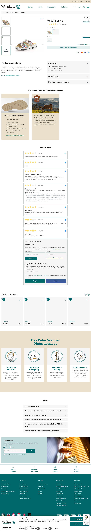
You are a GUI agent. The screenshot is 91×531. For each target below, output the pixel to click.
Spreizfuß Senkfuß (78, 496)
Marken (40, 491)
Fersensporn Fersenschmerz (81, 498)
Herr (13, 447)
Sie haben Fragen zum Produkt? (12, 75)
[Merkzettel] (79, 7)
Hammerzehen (78, 501)
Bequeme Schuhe (60, 501)
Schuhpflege (59, 491)
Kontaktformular (24, 486)
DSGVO (24, 455)
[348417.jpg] (27, 36)
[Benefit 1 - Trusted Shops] (3, 515)
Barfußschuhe (77, 503)
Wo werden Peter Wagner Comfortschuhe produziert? (42, 431)
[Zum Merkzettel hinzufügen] (42, 18)
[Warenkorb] (83, 7)
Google (35, 281)
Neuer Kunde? (57, 249)
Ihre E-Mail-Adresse (28, 251)
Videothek (40, 493)
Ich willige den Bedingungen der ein (17, 455)
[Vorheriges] (85, 295)
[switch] (86, 524)
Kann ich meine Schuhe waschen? (35, 415)
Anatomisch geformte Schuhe (81, 486)
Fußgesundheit (78, 484)
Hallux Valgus (77, 493)
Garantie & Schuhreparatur (8, 491)
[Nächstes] (88, 295)
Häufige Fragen (5, 493)
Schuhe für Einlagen (79, 489)
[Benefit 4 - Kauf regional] (19, 515)
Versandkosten (86, 21)
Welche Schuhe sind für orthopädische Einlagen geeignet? (43, 419)
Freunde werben (24, 496)
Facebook (56, 281)
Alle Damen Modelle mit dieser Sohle (15, 135)
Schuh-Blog (59, 484)
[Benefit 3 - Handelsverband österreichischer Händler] (13, 515)
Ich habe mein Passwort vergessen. (54, 258)
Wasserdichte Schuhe (61, 503)
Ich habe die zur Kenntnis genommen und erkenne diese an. (46, 276)
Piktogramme (59, 496)
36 (49, 40)
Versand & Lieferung (6, 484)
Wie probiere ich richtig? (32, 406)
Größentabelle (86, 37)
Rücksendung (4, 486)
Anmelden (30, 258)
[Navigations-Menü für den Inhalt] (88, 7)
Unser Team (41, 486)
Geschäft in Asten (24, 491)
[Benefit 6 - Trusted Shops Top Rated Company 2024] (29, 515)
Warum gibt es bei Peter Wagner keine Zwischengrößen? (43, 411)
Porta (5, 324)
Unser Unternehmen (43, 484)
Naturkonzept (41, 489)
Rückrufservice (23, 484)
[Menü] (89, 515)
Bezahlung (4, 489)
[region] (23, 36)
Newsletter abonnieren (25, 498)
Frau (7, 447)
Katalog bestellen (24, 489)
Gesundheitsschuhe (61, 498)
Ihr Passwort (48, 251)
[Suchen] (74, 7)
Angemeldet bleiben (32, 272)
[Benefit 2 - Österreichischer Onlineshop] (8, 515)
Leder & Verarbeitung (61, 489)
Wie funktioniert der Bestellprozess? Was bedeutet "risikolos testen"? (44, 425)
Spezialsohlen (59, 493)
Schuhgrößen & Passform (62, 486)
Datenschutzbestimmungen (40, 275)
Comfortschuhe (78, 491)
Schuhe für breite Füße (61, 505)
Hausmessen (23, 493)
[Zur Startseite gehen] (10, 7)
